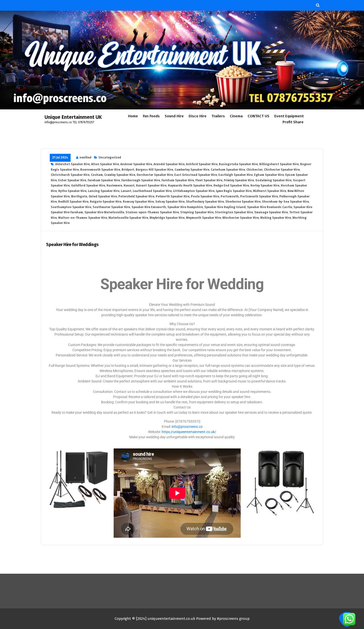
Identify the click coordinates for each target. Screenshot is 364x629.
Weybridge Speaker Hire (167, 218)
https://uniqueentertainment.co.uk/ (189, 432)
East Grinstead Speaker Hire (195, 175)
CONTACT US (258, 116)
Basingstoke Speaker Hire (238, 164)
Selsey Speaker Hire (169, 201)
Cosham (97, 175)
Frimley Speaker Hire (239, 180)
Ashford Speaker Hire (201, 164)
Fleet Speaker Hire (208, 180)
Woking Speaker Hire (275, 218)
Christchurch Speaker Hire (70, 175)
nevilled (85, 157)
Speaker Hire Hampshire (185, 207)
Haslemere (114, 185)
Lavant (126, 191)
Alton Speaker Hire (105, 164)
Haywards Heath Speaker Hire (190, 185)
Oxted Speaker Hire (103, 196)
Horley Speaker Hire (264, 185)
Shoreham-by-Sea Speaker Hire (285, 201)
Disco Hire (198, 116)
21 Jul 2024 (60, 157)
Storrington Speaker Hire (234, 212)
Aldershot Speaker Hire (72, 164)
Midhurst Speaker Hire (269, 191)
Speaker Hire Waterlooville (104, 212)
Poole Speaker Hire (205, 196)
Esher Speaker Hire (72, 180)
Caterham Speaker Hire (228, 169)
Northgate (79, 196)
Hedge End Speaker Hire (231, 185)
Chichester (254, 169)
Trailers (218, 116)
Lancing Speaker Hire (103, 191)
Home (133, 116)
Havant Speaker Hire (151, 185)
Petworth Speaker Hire (172, 196)
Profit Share (293, 122)
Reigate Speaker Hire (105, 201)
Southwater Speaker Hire (111, 207)
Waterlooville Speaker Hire (128, 218)
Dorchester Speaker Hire (155, 175)
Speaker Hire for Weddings (72, 244)
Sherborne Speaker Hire (242, 201)
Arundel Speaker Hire (169, 164)
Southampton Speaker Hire (71, 207)
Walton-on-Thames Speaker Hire (82, 218)
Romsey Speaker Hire (138, 201)
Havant (129, 185)
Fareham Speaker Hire (104, 180)
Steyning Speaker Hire (196, 212)
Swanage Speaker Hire (271, 212)
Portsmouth (230, 196)
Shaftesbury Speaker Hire (205, 201)
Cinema (236, 116)
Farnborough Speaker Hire (140, 180)
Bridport (128, 169)
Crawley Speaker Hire (119, 175)
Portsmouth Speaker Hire (259, 196)
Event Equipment (289, 116)
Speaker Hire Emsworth (148, 207)
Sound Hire (174, 116)
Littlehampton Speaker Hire (193, 191)
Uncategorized (110, 157)
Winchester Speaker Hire (240, 218)
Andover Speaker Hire (136, 164)
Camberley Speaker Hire (192, 169)
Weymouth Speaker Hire (203, 218)
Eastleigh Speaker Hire (235, 175)
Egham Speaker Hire (269, 175)
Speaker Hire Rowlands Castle (269, 207)
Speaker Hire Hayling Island (225, 207)
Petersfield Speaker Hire (136, 196)
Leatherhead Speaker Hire (152, 191)
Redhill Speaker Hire (73, 201)
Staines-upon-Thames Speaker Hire (152, 212)
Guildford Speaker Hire (88, 185)
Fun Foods (151, 116)
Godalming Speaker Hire (273, 180)
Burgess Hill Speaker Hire (154, 169)
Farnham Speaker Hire (177, 180)
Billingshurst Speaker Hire (279, 164)
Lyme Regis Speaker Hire (234, 191)
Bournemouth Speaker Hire (100, 169)
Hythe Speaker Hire (72, 191)
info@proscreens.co (187, 427)
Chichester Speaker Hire (282, 169)
